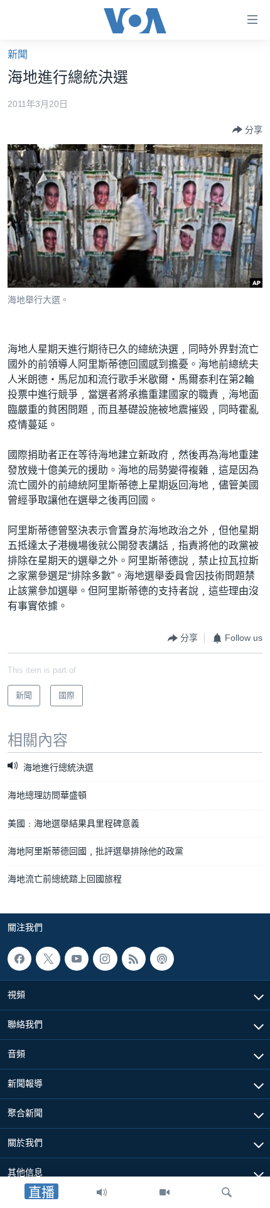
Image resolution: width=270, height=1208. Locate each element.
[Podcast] (162, 959)
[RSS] (134, 959)
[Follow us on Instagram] (105, 959)
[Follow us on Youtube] (77, 959)
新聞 (18, 54)
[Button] (247, 129)
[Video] (164, 1192)
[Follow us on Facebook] (19, 959)
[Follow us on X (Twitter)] (48, 959)
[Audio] (102, 1192)
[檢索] (227, 1192)
